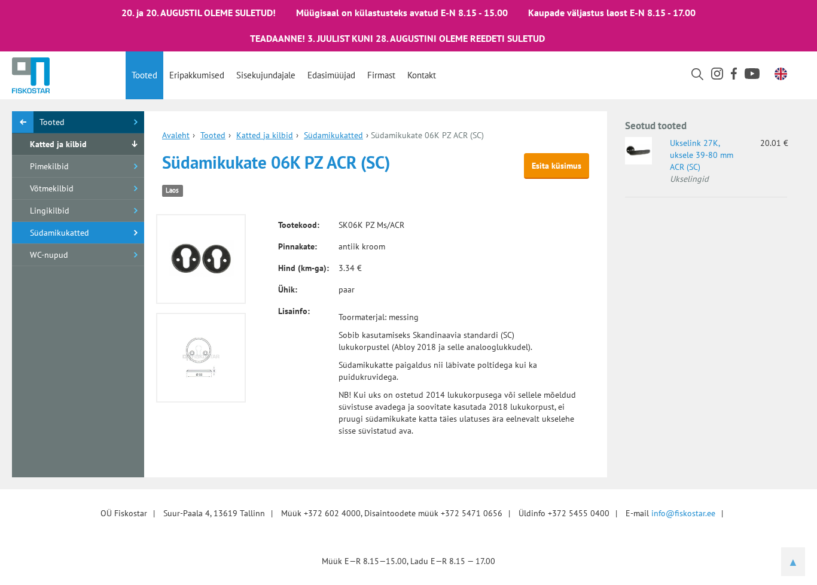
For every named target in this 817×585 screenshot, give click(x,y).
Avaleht (176, 135)
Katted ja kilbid (58, 144)
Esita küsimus (556, 165)
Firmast (381, 75)
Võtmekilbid (52, 188)
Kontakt (421, 75)
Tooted (144, 75)
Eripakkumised (196, 75)
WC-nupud (49, 254)
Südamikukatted (59, 232)
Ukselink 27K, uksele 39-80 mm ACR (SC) (701, 155)
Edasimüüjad (331, 75)
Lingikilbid (49, 210)
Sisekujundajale (265, 75)
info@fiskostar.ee (683, 513)
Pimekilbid (49, 166)
